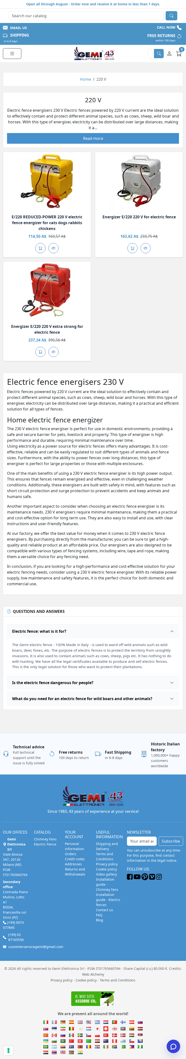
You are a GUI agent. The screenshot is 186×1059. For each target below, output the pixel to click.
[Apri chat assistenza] (173, 1046)
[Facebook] (130, 878)
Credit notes (75, 859)
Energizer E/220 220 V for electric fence (139, 217)
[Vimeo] (152, 878)
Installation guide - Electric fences (108, 899)
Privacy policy (107, 864)
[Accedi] (170, 53)
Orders (70, 854)
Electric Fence (45, 844)
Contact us (104, 910)
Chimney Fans (45, 839)
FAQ (99, 915)
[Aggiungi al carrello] (40, 248)
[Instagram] (159, 878)
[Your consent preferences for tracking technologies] (8, 1050)
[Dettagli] (47, 181)
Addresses (73, 864)
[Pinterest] (144, 878)
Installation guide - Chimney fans (107, 884)
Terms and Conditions (117, 980)
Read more (93, 138)
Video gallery (106, 874)
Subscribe (171, 841)
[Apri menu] (12, 53)
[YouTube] (137, 878)
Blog (99, 920)
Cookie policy (106, 869)
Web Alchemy (93, 974)
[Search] (171, 15)
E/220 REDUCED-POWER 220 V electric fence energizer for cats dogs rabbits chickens (47, 222)
